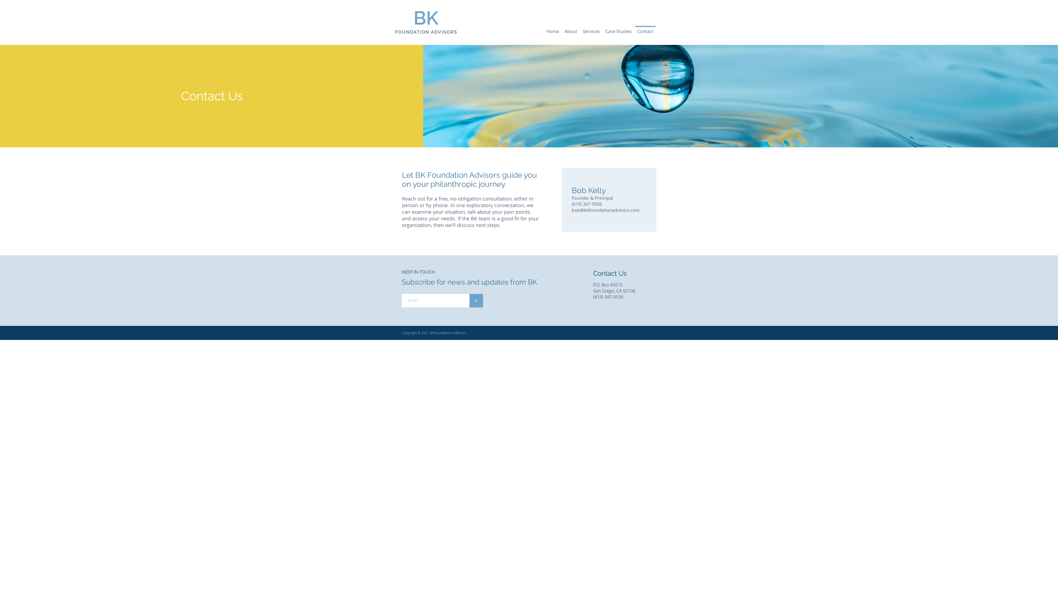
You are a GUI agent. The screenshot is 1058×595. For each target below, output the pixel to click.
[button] (591, 29)
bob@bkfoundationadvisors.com (606, 210)
